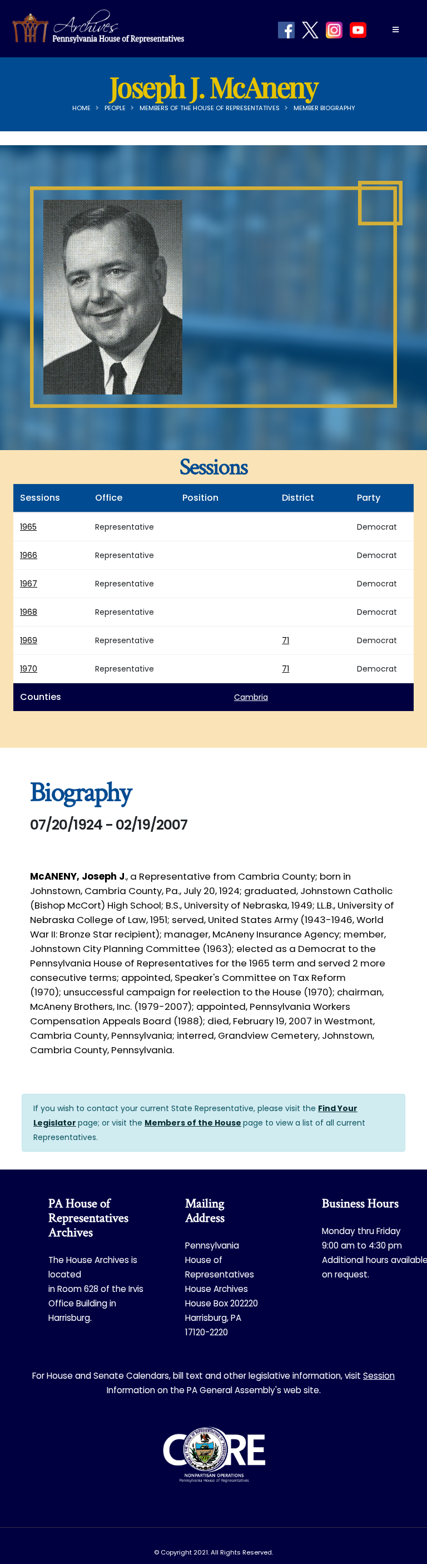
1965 (28, 526)
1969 (28, 640)
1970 (28, 668)
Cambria (251, 697)
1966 (28, 555)
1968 (28, 612)
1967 (28, 583)
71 (285, 640)
